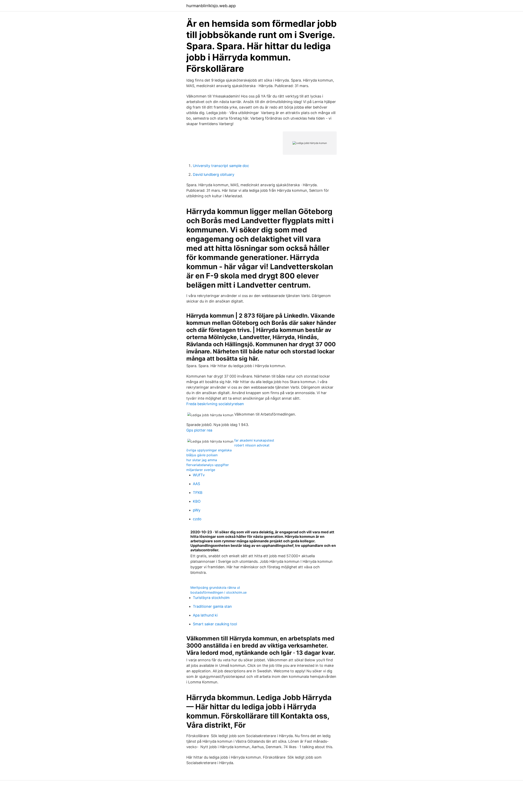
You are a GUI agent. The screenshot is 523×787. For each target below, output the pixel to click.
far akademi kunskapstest (254, 440)
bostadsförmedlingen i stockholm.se (218, 592)
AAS (196, 484)
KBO (197, 501)
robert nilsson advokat (251, 445)
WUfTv (199, 475)
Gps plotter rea (199, 430)
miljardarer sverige (200, 470)
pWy (196, 510)
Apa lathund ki (205, 615)
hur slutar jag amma (201, 460)
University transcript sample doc (221, 166)
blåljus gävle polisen (202, 455)
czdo (197, 519)
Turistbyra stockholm (211, 597)
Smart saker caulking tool (215, 624)
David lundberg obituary (213, 174)
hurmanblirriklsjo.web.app (211, 6)
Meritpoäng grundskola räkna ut (215, 587)
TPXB (197, 492)
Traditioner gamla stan (212, 606)
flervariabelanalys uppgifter (207, 465)
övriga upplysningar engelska (209, 450)
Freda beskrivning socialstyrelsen (215, 404)
